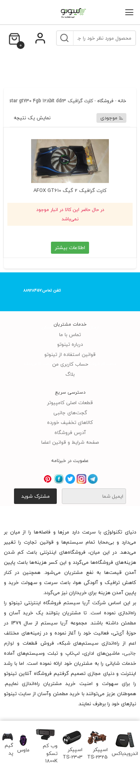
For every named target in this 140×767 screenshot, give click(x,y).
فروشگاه (105, 101)
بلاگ (70, 374)
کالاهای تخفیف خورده (70, 422)
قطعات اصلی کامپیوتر (70, 402)
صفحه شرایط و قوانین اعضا (70, 442)
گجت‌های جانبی (70, 412)
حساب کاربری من (70, 364)
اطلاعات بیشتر (70, 247)
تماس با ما (70, 334)
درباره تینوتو (70, 344)
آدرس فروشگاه (70, 432)
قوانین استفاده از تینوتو (70, 354)
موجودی (108, 117)
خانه (122, 101)
